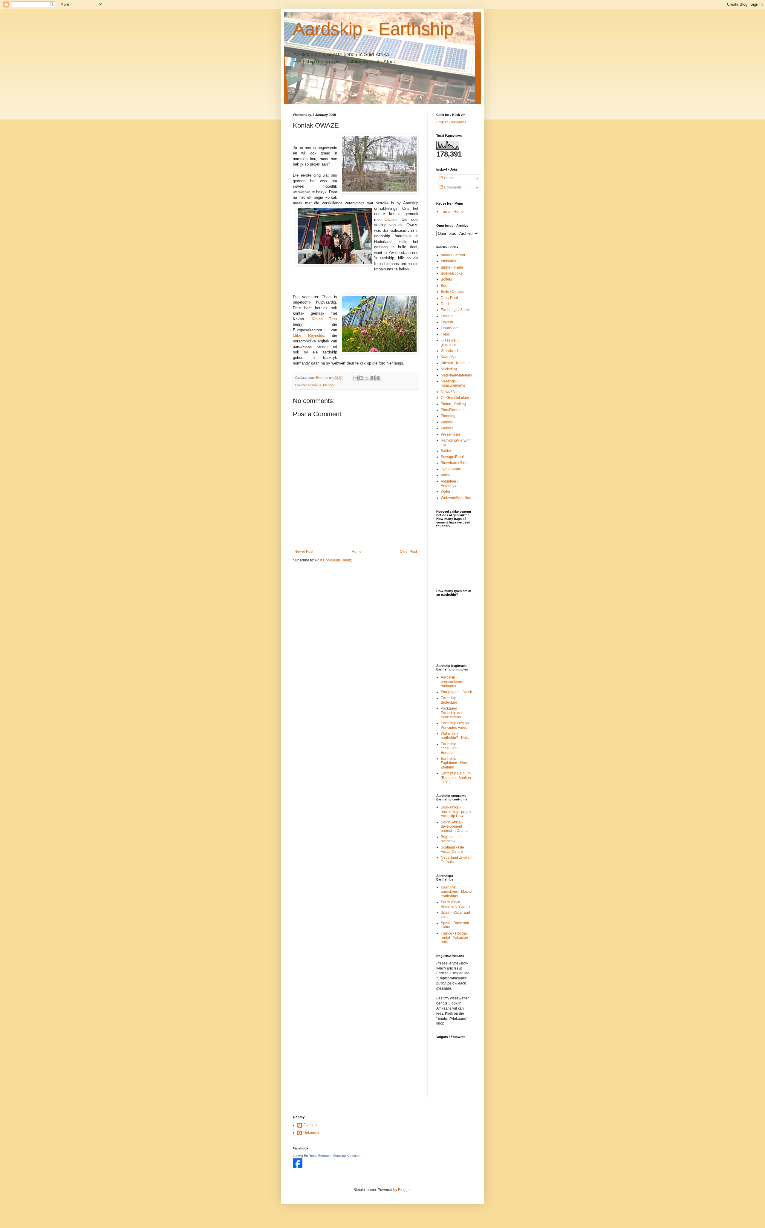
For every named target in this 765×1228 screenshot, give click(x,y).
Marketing (449, 369)
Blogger (404, 1190)
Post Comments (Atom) (333, 560)
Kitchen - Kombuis (455, 363)
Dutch (445, 304)
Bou (444, 286)
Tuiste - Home (452, 211)
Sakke (446, 451)
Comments (452, 187)
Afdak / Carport (453, 255)
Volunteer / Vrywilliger (449, 483)
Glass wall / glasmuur (450, 342)
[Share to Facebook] (373, 378)
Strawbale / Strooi (455, 463)
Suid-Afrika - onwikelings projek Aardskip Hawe (456, 811)
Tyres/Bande (451, 469)
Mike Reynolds (308, 335)
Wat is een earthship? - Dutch (456, 735)
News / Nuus (451, 392)
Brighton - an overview (451, 839)
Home (357, 551)
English (442, 122)
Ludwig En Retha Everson (312, 1155)
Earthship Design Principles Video (455, 725)
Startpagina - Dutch (456, 692)
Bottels (446, 279)
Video (445, 475)
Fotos (445, 334)
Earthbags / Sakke (455, 310)
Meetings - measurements (453, 383)
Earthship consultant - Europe (450, 748)
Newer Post (303, 551)
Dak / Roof (449, 298)
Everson (310, 1125)
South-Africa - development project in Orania (454, 826)
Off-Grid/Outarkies (455, 398)
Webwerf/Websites (456, 498)
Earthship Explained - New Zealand (454, 763)
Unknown (311, 1133)
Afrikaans (314, 385)
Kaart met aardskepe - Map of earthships (456, 891)
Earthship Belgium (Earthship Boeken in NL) (456, 777)
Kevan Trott (324, 319)
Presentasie (450, 434)
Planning (329, 385)
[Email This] (356, 378)
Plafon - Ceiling (453, 404)
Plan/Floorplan (453, 410)
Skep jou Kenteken (346, 1155)
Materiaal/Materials (456, 375)
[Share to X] (367, 378)
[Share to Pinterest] (378, 378)
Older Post (408, 551)
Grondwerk (450, 351)
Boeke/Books (451, 273)
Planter (446, 422)
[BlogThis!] (361, 378)
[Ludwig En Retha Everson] (297, 1167)
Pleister (447, 428)
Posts (448, 178)
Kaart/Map (449, 357)
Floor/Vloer (450, 328)
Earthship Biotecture (449, 700)
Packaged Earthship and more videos (452, 712)
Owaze (391, 219)
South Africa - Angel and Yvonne (456, 904)
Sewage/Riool (452, 457)
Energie (447, 316)
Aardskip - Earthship (373, 29)
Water (445, 491)
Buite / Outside (452, 292)
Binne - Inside (452, 267)
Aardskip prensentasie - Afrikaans (452, 681)
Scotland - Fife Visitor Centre (452, 849)
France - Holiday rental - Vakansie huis (454, 937)
